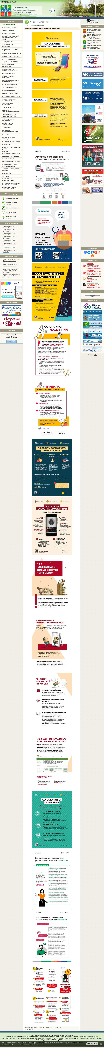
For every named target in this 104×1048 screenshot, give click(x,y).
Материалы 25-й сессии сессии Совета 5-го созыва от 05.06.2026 (12, 271)
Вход (14, 2)
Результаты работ (11, 212)
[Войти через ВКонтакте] (88, 252)
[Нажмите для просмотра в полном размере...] (52, 88)
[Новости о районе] (11, 310)
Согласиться (92, 1043)
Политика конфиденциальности (41, 1035)
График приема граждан (13, 208)
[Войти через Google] (99, 252)
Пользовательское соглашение (63, 1035)
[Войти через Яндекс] (95, 252)
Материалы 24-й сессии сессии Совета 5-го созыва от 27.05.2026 (12, 275)
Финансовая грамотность (38, 25)
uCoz (95, 355)
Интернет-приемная (12, 198)
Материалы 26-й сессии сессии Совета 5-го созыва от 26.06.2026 (12, 266)
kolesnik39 (52, 1027)
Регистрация (9, 2)
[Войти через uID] (85, 252)
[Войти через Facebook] (92, 252)
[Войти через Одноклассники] (92, 255)
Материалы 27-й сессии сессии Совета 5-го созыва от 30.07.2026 (12, 261)
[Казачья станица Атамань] (11, 326)
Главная (3, 2)
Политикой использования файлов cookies (25, 1045)
